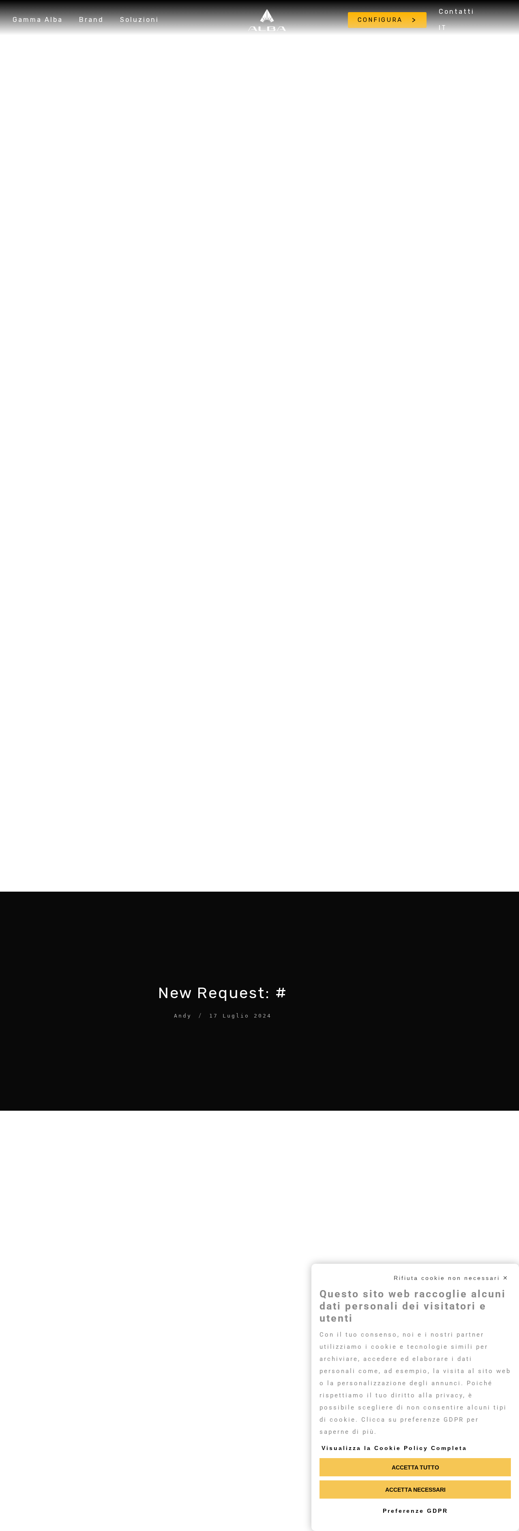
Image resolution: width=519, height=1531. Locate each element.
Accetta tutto (415, 1467)
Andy (183, 1016)
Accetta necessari (415, 1489)
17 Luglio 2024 (240, 1016)
